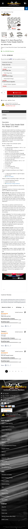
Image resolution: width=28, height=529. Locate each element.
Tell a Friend (12, 100)
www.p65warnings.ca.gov (10, 105)
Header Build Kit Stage (7, 76)
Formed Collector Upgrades (8, 81)
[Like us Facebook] (2, 403)
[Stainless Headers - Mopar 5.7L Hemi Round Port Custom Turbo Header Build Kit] (6, 14)
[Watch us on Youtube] (5, 403)
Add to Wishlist (18, 96)
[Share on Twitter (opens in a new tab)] (8, 326)
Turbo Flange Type (6, 70)
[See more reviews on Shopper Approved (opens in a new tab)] (10, 326)
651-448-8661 (6, 393)
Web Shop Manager (18, 527)
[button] (14, 8)
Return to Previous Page (8, 11)
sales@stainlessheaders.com (9, 397)
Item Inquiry (4, 100)
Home (2, 11)
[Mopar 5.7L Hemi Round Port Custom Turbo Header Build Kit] (14, 24)
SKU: (2, 44)
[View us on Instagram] (8, 403)
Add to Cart (18, 93)
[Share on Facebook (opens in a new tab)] (6, 326)
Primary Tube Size (6, 64)
